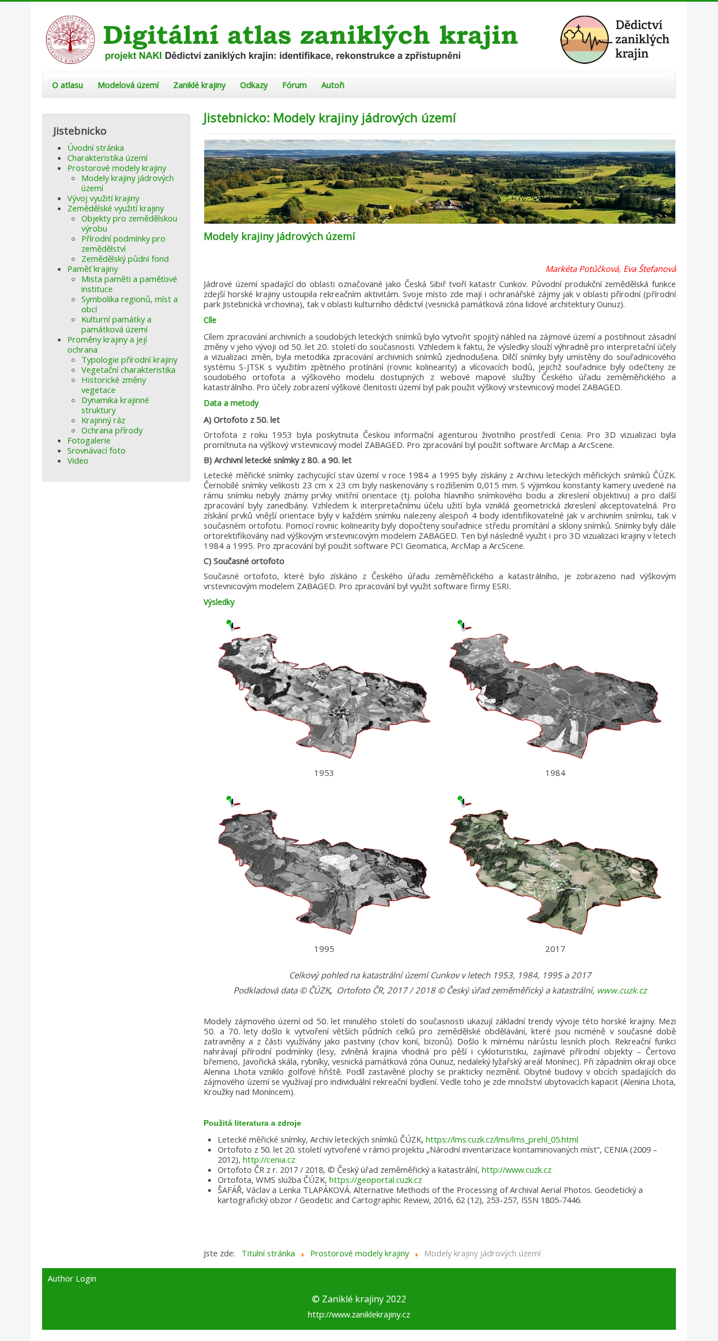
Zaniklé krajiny (199, 85)
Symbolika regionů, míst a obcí (129, 304)
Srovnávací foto (96, 450)
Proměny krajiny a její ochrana (107, 344)
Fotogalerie (89, 440)
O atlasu (67, 85)
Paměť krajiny (92, 268)
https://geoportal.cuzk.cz (375, 1179)
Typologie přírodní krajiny (129, 359)
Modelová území (128, 85)
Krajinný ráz (103, 420)
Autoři (332, 85)
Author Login (72, 1279)
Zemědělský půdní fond (125, 258)
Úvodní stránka (95, 147)
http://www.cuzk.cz (516, 1169)
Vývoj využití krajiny (103, 198)
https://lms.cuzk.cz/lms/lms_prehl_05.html (502, 1139)
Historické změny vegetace (113, 384)
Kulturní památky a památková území (116, 324)
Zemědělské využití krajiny (115, 208)
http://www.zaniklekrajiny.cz (359, 1314)
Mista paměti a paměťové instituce (129, 283)
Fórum (294, 85)
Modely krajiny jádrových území (127, 182)
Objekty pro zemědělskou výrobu (129, 223)
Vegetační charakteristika (128, 369)
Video (78, 460)
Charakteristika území (107, 157)
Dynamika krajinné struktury (115, 404)
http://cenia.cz (269, 1159)
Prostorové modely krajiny (116, 167)
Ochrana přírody (111, 430)
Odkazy (254, 85)
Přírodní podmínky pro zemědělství (123, 243)
